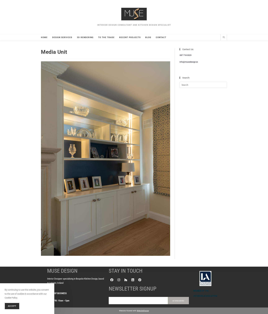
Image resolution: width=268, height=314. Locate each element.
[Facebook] (112, 280)
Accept (12, 306)
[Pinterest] (140, 280)
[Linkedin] (133, 280)
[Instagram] (119, 280)
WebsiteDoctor (143, 311)
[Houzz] (126, 280)
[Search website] (224, 37)
